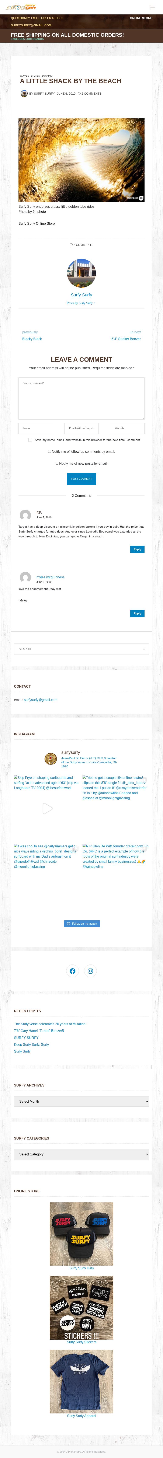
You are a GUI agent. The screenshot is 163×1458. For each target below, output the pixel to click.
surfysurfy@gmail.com (31, 25)
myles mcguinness (51, 577)
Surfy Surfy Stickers (81, 1342)
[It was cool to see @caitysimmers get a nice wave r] (47, 877)
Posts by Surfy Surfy (80, 303)
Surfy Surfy (44, 93)
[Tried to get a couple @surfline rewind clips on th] (116, 808)
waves (24, 75)
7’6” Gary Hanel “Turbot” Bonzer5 (39, 1031)
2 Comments (91, 93)
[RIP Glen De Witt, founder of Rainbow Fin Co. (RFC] (116, 877)
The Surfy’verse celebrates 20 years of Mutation (50, 1024)
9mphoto (39, 211)
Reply (137, 549)
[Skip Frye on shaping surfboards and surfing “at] (47, 808)
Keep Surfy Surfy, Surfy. (31, 1044)
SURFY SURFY (26, 1038)
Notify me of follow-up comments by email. (83, 451)
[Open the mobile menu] (152, 7)
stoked (35, 75)
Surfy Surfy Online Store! (37, 223)
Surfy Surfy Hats (81, 1268)
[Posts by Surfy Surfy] (24, 93)
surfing (47, 75)
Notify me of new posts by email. (83, 463)
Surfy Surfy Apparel (81, 1416)
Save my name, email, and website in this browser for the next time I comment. (88, 440)
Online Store (141, 18)
